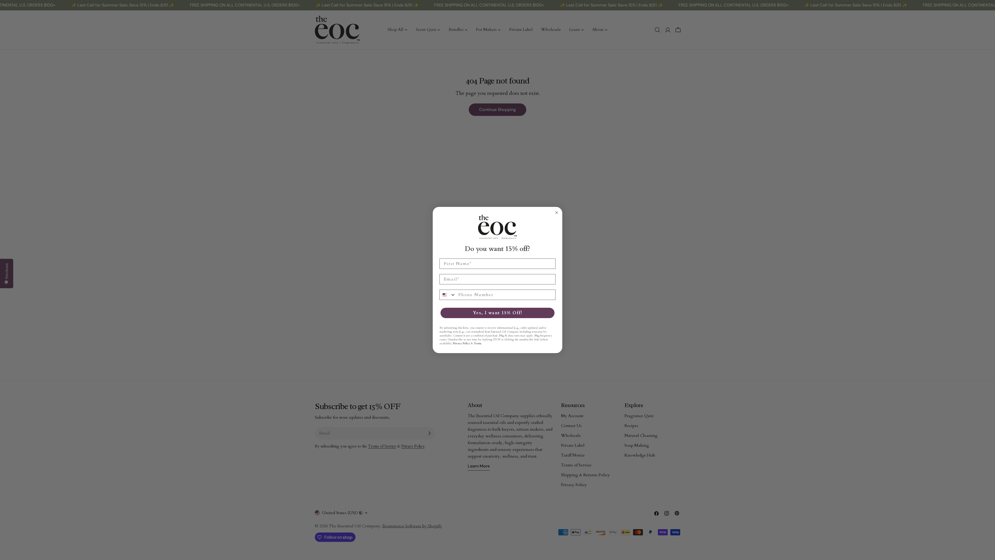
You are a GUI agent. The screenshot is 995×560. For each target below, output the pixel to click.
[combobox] (448, 295)
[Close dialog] (556, 212)
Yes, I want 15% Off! (497, 313)
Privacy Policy (461, 343)
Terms (477, 343)
